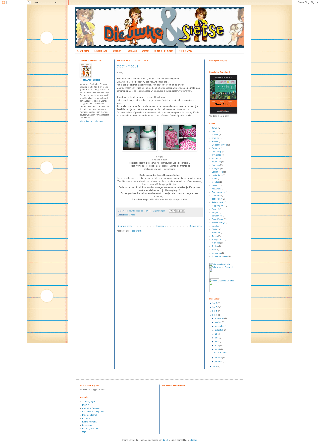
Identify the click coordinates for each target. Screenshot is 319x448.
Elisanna (86, 418)
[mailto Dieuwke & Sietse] (221, 281)
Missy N (85, 405)
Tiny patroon (217, 239)
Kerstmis (216, 165)
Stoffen (145, 50)
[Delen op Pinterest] (183, 211)
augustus (219, 330)
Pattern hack (217, 202)
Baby (214, 131)
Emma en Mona (89, 422)
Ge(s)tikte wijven (219, 145)
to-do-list (216, 243)
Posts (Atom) (136, 231)
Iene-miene (87, 425)
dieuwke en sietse (91, 80)
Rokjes (215, 212)
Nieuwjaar (216, 189)
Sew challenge (218, 222)
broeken (215, 138)
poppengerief (218, 206)
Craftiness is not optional (93, 412)
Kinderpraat (100, 50)
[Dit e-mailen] (170, 211)
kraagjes (216, 168)
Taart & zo (131, 50)
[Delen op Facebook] (180, 211)
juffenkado (216, 155)
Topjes (215, 246)
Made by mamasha (91, 428)
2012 (214, 366)
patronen (216, 195)
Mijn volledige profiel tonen (92, 121)
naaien (127, 215)
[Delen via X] (177, 211)
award (214, 128)
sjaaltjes (215, 226)
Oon (84, 432)
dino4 (165, 440)
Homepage (161, 226)
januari (218, 361)
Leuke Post (217, 175)
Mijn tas (215, 182)
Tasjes (215, 236)
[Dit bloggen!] (174, 211)
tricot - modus (127, 66)
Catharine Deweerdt (91, 408)
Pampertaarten (218, 192)
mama (214, 179)
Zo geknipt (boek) (220, 256)
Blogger (193, 440)
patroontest (217, 199)
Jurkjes (215, 158)
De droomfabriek (89, 415)
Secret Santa (217, 219)
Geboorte (216, 148)
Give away (216, 151)
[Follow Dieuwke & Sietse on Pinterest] (221, 267)
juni (216, 338)
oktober (218, 322)
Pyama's (215, 209)
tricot (133, 215)
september (220, 326)
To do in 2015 (185, 50)
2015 (214, 307)
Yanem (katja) (88, 401)
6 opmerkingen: (159, 211)
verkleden (216, 253)
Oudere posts (195, 226)
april (217, 345)
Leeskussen (217, 172)
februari (218, 358)
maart (217, 349)
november (219, 318)
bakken (215, 135)
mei (216, 341)
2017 (214, 303)
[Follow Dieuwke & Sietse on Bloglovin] (219, 264)
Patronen (116, 50)
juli (216, 334)
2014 (214, 311)
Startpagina (83, 50)
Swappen (216, 233)
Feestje (215, 141)
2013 (214, 315)
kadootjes (216, 162)
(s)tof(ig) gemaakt (163, 50)
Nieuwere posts (124, 226)
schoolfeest (217, 216)
